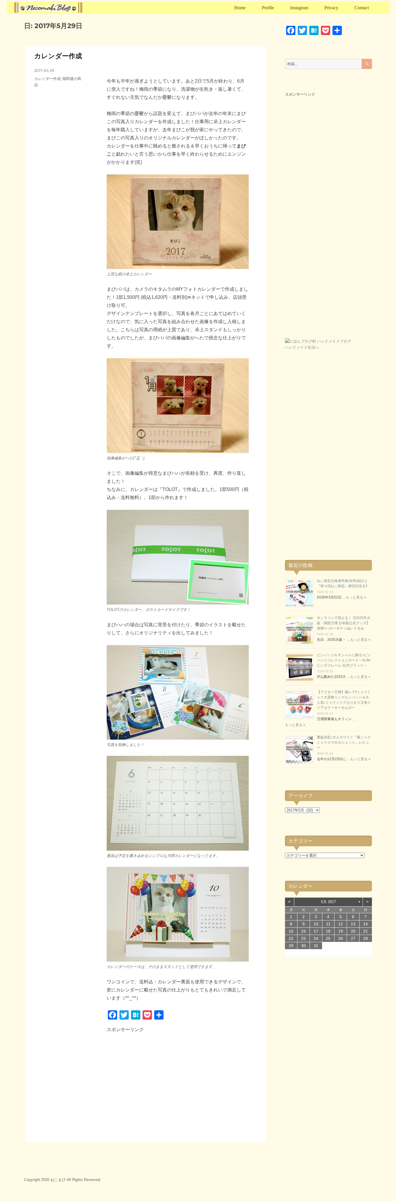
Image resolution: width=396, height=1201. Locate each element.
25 (328, 938)
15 (291, 931)
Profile (268, 7)
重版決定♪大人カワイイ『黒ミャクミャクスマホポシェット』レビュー (344, 742)
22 (291, 938)
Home (240, 7)
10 (316, 924)
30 (303, 945)
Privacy (331, 7)
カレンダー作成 (58, 56)
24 (316, 938)
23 (303, 938)
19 (340, 931)
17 (316, 931)
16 (303, 931)
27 (353, 938)
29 (291, 945)
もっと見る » (356, 597)
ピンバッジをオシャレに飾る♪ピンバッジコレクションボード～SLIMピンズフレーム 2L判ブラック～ (344, 660)
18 (328, 931)
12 (340, 924)
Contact (362, 7)
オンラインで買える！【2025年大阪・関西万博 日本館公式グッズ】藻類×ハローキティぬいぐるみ (343, 623)
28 (365, 938)
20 (353, 931)
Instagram (299, 7)
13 (353, 924)
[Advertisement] (156, 1083)
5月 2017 (328, 902)
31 (316, 945)
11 (328, 924)
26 (340, 938)
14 (365, 924)
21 (365, 931)
